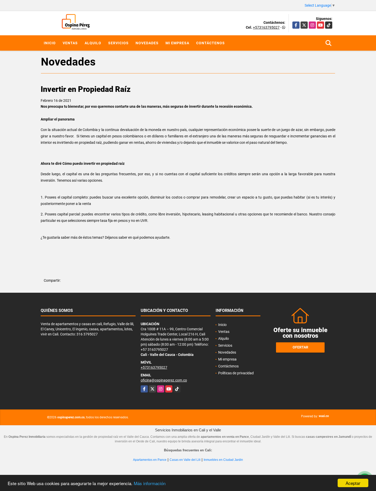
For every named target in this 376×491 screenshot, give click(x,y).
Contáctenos (210, 43)
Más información (149, 483)
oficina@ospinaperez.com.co (164, 380)
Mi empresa (177, 43)
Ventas (70, 43)
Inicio (50, 43)
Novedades (147, 43)
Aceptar (353, 483)
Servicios (118, 43)
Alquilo (93, 43)
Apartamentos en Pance (150, 460)
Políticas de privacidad (236, 373)
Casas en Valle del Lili (185, 460)
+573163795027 (266, 27)
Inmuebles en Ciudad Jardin (223, 460)
